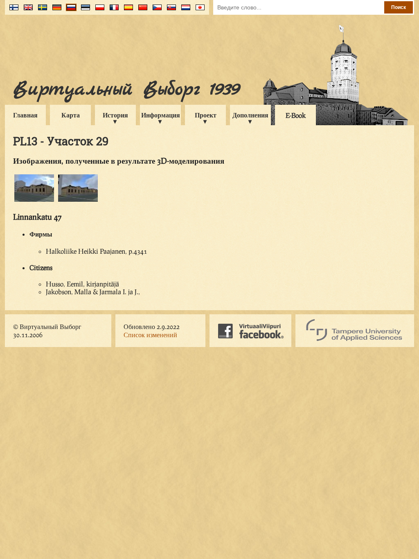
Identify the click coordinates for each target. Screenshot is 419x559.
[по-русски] (69, 10)
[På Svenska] (41, 10)
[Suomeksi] (12, 10)
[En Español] (126, 10)
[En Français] (112, 10)
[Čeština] (155, 10)
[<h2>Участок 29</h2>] (34, 200)
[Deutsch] (55, 10)
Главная (25, 115)
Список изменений (150, 334)
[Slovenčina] (169, 10)
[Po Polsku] (98, 10)
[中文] (141, 10)
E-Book (296, 115)
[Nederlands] (184, 10)
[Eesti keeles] (84, 10)
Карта (70, 115)
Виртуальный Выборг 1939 (126, 89)
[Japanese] (198, 10)
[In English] (26, 10)
